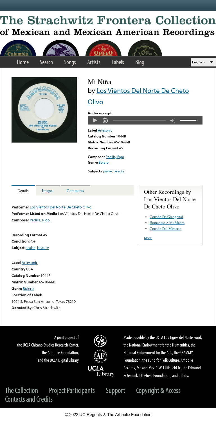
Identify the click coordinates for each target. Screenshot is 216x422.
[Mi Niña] (44, 141)
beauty (119, 171)
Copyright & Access (158, 390)
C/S (101, 340)
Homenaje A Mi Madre (167, 222)
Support (115, 390)
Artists (93, 62)
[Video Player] (145, 120)
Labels (118, 62)
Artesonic (105, 130)
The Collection (21, 390)
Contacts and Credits (29, 399)
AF (101, 356)
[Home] (108, 26)
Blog (139, 62)
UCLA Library (101, 371)
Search (46, 62)
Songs (70, 62)
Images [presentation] (47, 190)
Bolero (104, 162)
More (148, 238)
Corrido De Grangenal (166, 216)
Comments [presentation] (75, 190)
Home (23, 62)
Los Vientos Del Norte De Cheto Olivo (60, 207)
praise (107, 171)
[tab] (24, 190)
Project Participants (72, 390)
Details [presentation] (23, 190)
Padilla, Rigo (115, 156)
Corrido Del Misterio (165, 228)
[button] (95, 120)
